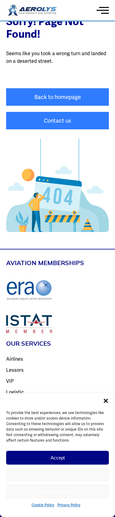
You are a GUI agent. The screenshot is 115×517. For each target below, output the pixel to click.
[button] (106, 401)
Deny (57, 474)
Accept (58, 457)
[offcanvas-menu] (103, 10)
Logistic (15, 392)
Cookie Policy (43, 505)
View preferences (57, 491)
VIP (10, 381)
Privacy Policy (68, 505)
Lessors (15, 370)
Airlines (14, 359)
